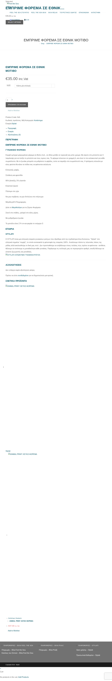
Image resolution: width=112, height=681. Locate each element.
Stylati (14, 124)
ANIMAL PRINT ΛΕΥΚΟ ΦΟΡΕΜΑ (21, 621)
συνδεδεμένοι (23, 275)
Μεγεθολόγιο (17, 207)
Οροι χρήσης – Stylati (84, 650)
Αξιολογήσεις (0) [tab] (14, 135)
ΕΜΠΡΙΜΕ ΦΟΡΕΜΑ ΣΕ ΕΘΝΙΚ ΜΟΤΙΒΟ (59, 43)
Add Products (23, 677)
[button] (12, 110)
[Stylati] (23, 255)
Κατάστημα (38, 120)
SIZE (9, 85)
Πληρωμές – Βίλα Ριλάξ (48, 650)
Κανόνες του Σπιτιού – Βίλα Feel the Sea (17, 653)
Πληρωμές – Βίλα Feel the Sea (14, 650)
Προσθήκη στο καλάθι (17, 105)
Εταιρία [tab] (10, 131)
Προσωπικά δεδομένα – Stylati (88, 655)
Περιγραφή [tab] (12, 128)
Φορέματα (19, 618)
